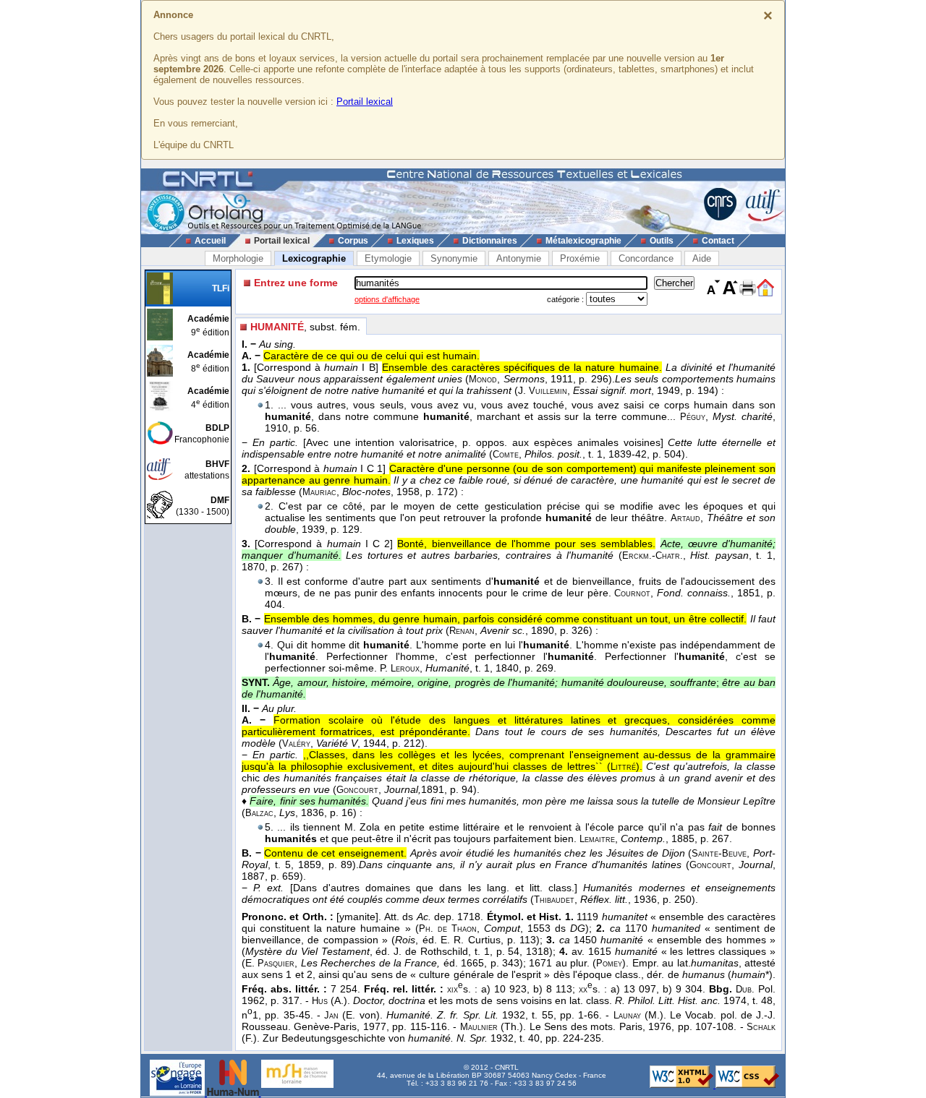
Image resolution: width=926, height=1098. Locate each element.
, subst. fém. (305, 327)
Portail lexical (364, 101)
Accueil (210, 241)
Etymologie (388, 258)
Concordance (646, 258)
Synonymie (453, 258)
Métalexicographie (583, 241)
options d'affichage (387, 299)
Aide (701, 258)
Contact (718, 241)
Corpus (353, 241)
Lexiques (415, 241)
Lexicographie (314, 258)
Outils (662, 241)
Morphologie (238, 258)
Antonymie (518, 258)
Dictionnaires (489, 241)
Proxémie (580, 258)
